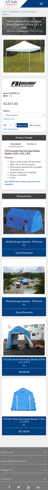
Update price (8, 119)
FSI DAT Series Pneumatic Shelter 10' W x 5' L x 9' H (24, 361)
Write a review (36, 31)
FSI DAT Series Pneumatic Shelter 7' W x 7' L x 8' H (24, 420)
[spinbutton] (10, 125)
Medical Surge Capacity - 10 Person (24, 241)
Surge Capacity (29, 11)
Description (16, 143)
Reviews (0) (32, 143)
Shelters (5, 14)
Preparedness (15, 11)
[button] (15, 124)
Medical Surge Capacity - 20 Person (24, 301)
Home (4, 11)
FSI (10, 96)
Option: (6, 110)
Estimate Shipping (11, 129)
